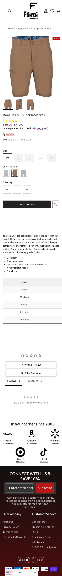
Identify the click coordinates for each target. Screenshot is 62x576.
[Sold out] (6, 173)
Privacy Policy (11, 527)
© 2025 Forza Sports (44, 547)
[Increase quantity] (27, 189)
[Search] (11, 11)
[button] (31, 128)
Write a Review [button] (32, 364)
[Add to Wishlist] (55, 204)
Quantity (7, 182)
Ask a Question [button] (33, 373)
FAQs (35, 532)
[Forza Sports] (31, 11)
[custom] (20, 560)
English (17, 572)
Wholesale (38, 542)
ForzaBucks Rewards (14, 537)
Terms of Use (10, 532)
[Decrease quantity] (7, 189)
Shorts (50, 28)
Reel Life (10, 134)
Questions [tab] (32, 380)
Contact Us (38, 521)
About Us (8, 521)
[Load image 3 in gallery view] (31, 66)
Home (11, 28)
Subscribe (45, 488)
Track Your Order (41, 537)
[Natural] (14, 173)
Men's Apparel (36, 28)
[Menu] (4, 11)
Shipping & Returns (43, 527)
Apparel (21, 28)
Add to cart (27, 204)
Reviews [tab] (11, 380)
